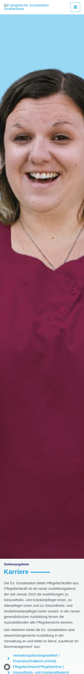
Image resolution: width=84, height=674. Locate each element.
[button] (7, 667)
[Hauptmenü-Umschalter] (75, 7)
